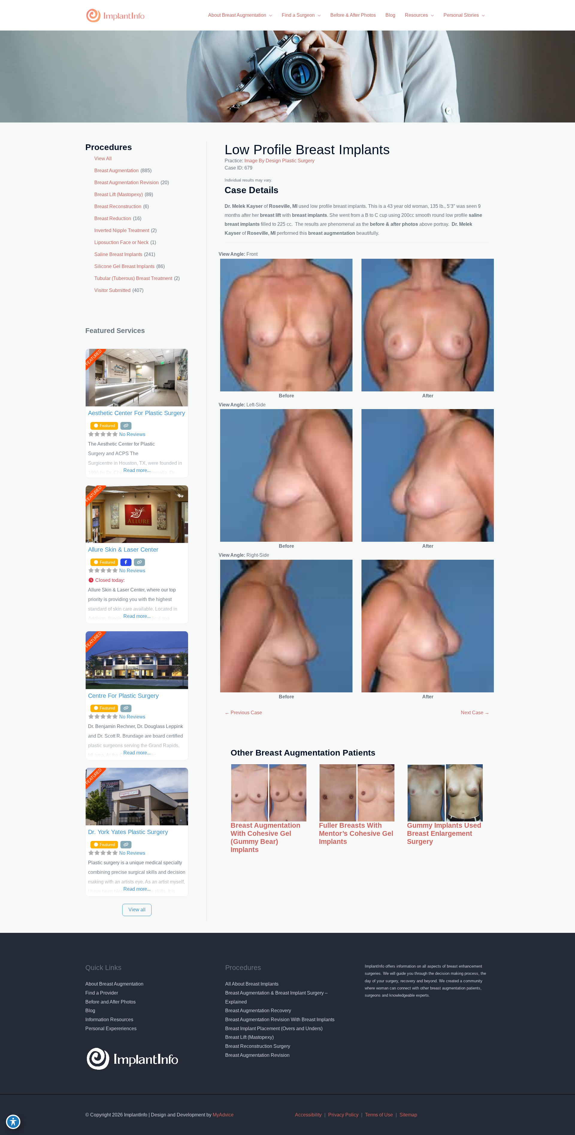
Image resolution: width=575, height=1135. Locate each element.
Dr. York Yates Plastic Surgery (128, 832)
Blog (90, 1010)
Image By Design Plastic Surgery (279, 160)
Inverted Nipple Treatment (121, 230)
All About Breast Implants (252, 983)
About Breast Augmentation (114, 983)
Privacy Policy (343, 1114)
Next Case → (475, 712)
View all (137, 909)
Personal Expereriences (111, 1028)
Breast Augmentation (116, 170)
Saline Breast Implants (118, 254)
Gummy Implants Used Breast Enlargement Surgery (444, 833)
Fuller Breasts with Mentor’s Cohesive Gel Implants (356, 833)
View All (103, 158)
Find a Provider (101, 992)
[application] (269, 15)
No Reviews (132, 434)
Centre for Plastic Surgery (123, 695)
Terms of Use (379, 1114)
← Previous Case (243, 712)
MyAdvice (222, 1114)
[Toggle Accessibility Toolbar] (13, 1122)
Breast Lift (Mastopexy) (118, 194)
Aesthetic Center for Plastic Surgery (136, 413)
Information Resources (109, 1019)
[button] (137, 580)
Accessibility (308, 1114)
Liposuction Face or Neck (121, 242)
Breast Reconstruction (117, 206)
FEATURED (93, 357)
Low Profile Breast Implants (307, 149)
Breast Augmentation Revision (126, 182)
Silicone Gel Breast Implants (124, 266)
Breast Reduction (112, 218)
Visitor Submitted (112, 290)
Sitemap (408, 1114)
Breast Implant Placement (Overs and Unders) (274, 1028)
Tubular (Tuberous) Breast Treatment (133, 278)
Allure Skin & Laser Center (123, 549)
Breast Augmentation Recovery (258, 1010)
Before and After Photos (110, 1001)
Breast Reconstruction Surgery (257, 1046)
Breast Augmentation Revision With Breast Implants (280, 1019)
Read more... (137, 470)
